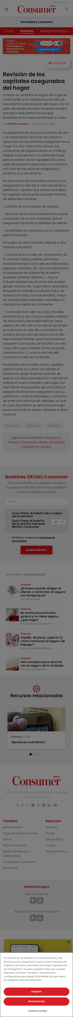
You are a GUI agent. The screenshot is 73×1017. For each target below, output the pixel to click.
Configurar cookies (37, 1010)
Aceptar (36, 991)
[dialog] (36, 984)
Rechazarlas (36, 1001)
